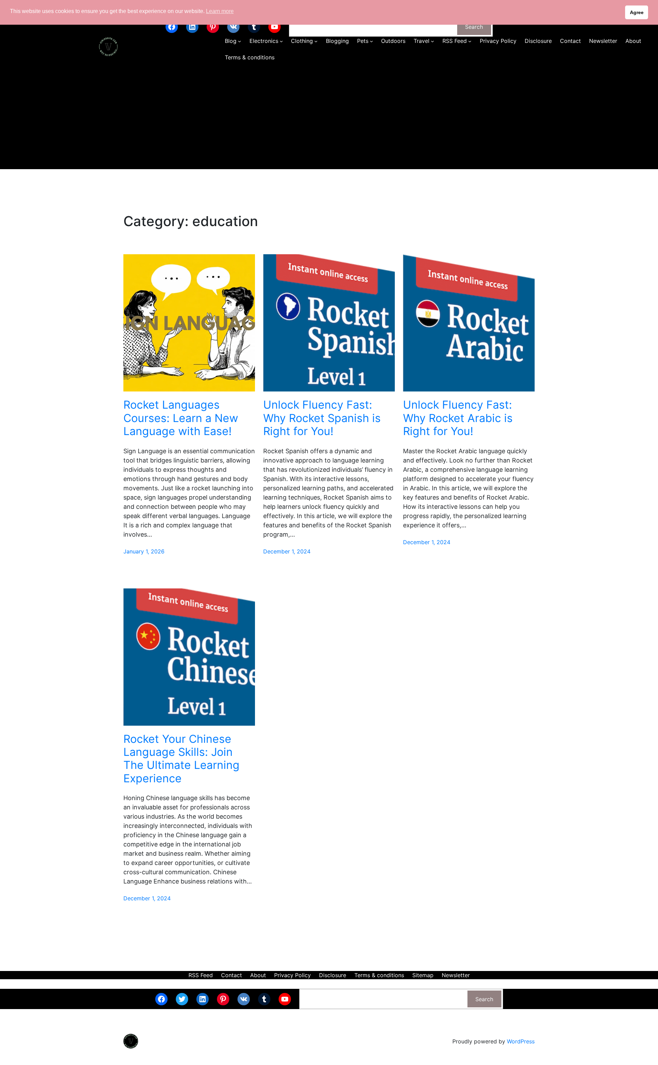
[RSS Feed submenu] (470, 41)
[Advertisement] (329, 118)
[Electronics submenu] (281, 41)
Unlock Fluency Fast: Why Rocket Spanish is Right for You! (322, 418)
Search (474, 26)
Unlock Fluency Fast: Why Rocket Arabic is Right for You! (458, 418)
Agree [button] (637, 12)
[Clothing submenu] (316, 41)
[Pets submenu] (371, 41)
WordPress (521, 1041)
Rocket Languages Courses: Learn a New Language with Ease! (180, 418)
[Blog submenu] (239, 41)
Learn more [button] (220, 11)
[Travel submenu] (432, 41)
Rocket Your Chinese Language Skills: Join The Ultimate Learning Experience (181, 759)
